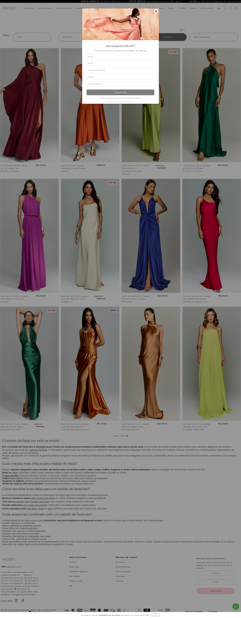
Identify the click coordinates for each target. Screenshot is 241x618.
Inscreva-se (120, 92)
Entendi (155, 615)
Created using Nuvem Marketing (120, 102)
